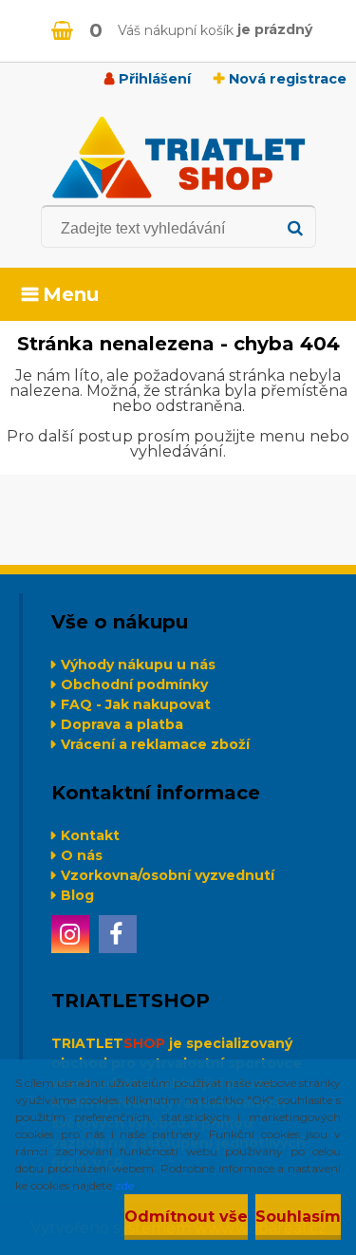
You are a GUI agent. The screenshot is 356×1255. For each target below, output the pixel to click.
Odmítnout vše (186, 1217)
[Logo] (178, 157)
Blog (77, 895)
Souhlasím (298, 1217)
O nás (82, 855)
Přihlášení (155, 78)
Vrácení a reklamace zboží (155, 744)
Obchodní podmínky (134, 684)
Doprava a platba (122, 724)
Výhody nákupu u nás (138, 664)
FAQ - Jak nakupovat (136, 704)
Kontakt (90, 835)
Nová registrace (288, 78)
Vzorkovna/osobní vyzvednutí (167, 875)
